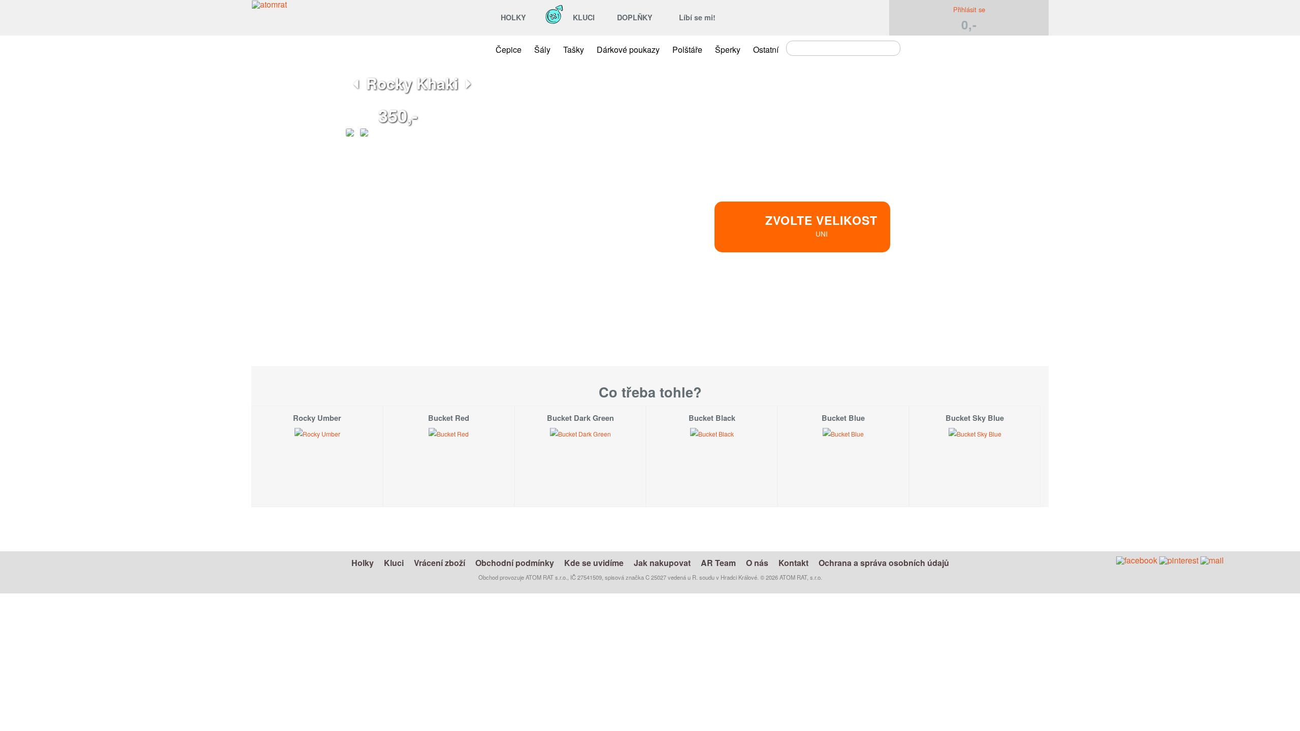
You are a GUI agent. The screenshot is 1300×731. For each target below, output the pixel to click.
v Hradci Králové (845, 317)
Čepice (509, 49)
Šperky (727, 49)
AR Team (718, 563)
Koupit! (900, 296)
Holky (362, 563)
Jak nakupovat (662, 563)
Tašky (573, 49)
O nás (757, 563)
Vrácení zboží (439, 563)
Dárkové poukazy (628, 49)
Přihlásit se (969, 9)
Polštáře (687, 49)
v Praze (845, 330)
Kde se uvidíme (594, 563)
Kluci (394, 563)
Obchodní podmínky (514, 563)
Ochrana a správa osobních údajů (884, 563)
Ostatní (765, 49)
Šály (542, 49)
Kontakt (793, 563)
